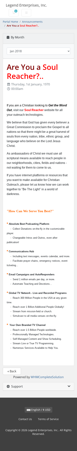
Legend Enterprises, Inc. (26, 5)
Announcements (32, 21)
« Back (11, 371)
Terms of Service (48, 419)
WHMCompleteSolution (47, 377)
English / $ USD (40, 409)
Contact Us (25, 419)
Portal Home (10, 21)
